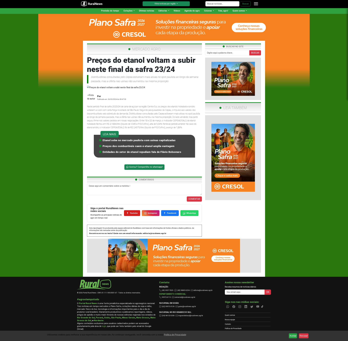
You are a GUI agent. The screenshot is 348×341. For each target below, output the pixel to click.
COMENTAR (194, 199)
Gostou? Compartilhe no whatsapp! (146, 167)
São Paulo (116, 317)
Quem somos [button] (238, 11)
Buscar (245, 3)
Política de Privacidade (233, 328)
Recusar (304, 336)
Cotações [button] (128, 11)
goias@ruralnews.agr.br (187, 306)
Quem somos (230, 315)
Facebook (171, 213)
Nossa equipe (230, 320)
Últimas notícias (146, 11)
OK (267, 292)
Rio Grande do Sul (86, 317)
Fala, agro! (223, 11)
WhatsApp (191, 213)
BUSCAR (255, 52)
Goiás (107, 317)
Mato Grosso (142, 317)
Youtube (134, 213)
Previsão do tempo (110, 11)
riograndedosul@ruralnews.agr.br (190, 316)
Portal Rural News (88, 303)
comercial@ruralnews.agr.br (185, 297)
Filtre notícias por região (165, 4)
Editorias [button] (163, 11)
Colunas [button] (208, 11)
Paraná (99, 317)
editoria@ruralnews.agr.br (154, 233)
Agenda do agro (192, 11)
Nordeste (98, 320)
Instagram (152, 213)
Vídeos (177, 11)
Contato (228, 324)
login (104, 326)
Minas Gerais (128, 317)
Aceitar (293, 336)
